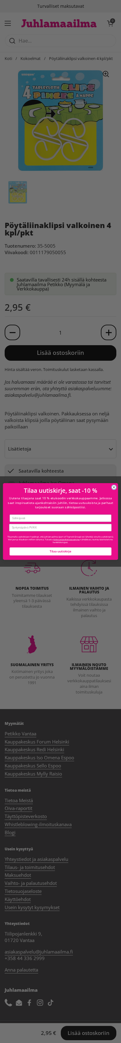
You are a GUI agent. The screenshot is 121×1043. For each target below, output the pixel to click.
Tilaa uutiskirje (60, 551)
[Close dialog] (114, 487)
